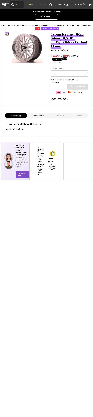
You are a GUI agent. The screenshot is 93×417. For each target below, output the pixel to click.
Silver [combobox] (54, 74)
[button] (31, 4)
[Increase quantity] (62, 86)
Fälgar (24, 25)
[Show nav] (89, 4)
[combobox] (17, 4)
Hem (3, 25)
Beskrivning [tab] (16, 116)
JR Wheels (33, 25)
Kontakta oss (21, 174)
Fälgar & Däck (13, 25)
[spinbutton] (58, 86)
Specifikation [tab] (38, 116)
